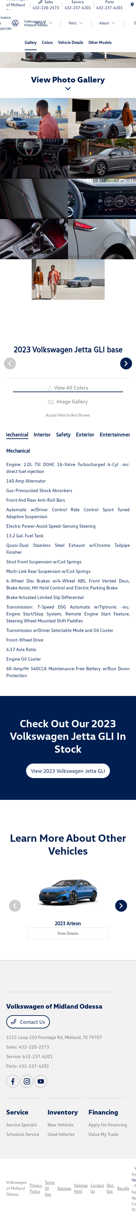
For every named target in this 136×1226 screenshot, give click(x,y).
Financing (103, 1112)
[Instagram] (26, 1081)
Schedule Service (22, 1134)
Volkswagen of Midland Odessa (16, 1188)
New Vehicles (61, 1124)
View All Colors (70, 387)
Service (17, 1112)
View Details (67, 933)
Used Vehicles (61, 1134)
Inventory (63, 1112)
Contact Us (32, 1022)
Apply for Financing (107, 1124)
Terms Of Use (50, 1188)
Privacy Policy (36, 1188)
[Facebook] (12, 1081)
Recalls (123, 1188)
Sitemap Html (81, 1188)
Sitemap (64, 1188)
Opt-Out (111, 1188)
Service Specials (21, 1124)
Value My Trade (103, 1134)
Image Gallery (71, 401)
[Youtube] (40, 1081)
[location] (132, 4)
